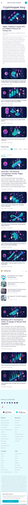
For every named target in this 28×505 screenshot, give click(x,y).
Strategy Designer (5, 438)
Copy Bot (3, 432)
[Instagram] (14, 403)
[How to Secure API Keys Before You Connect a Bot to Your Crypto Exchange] (14, 236)
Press (2, 458)
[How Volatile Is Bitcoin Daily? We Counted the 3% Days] (14, 375)
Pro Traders (17, 465)
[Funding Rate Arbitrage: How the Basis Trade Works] (14, 112)
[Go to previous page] (23, 271)
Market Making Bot (5, 425)
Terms (2, 462)
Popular (9, 155)
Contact (2, 460)
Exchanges (17, 441)
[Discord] (9, 403)
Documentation (18, 425)
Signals (16, 456)
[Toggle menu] (1, 3)
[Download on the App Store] (7, 412)
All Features (3, 447)
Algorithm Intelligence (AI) (6, 429)
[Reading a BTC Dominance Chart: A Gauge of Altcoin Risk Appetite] (14, 312)
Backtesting (3, 441)
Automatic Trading (5, 420)
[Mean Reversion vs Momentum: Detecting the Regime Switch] (14, 216)
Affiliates (17, 462)
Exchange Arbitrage (5, 422)
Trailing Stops (4, 434)
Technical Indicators (19, 434)
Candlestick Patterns (19, 436)
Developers (17, 469)
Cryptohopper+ (18, 438)
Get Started (17, 420)
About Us (3, 453)
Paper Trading (4, 436)
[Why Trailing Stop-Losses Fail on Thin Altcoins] (14, 357)
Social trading (4, 427)
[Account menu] (26, 3)
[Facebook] (2, 403)
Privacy (2, 465)
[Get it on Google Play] (20, 412)
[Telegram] (7, 403)
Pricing (16, 458)
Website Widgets (18, 467)
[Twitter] (4, 403)
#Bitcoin (20, 149)
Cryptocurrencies (18, 453)
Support (2, 467)
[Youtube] (12, 403)
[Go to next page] (26, 271)
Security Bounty (4, 469)
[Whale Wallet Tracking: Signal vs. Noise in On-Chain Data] (14, 255)
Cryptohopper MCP (5, 445)
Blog (16, 432)
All (11, 149)
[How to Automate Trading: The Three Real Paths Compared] (14, 197)
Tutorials (16, 422)
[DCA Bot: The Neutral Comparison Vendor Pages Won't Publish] (14, 163)
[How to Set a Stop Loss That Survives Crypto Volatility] (14, 131)
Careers (2, 456)
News (16, 429)
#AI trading (16, 149)
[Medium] (17, 403)
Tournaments (3, 443)
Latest (4, 155)
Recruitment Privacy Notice (6, 472)
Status (16, 472)
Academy (17, 427)
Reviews (16, 460)
